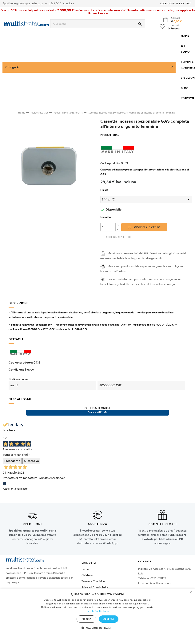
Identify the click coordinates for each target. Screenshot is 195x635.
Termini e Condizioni (93, 581)
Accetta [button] (108, 619)
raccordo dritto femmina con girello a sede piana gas (87, 324)
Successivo (31, 461)
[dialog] (97, 611)
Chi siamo (87, 575)
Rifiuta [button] (86, 619)
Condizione (16, 369)
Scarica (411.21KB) (97, 412)
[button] (97, 628)
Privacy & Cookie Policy (95, 587)
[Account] (158, 3)
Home (85, 569)
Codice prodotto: (110, 163)
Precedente (12, 461)
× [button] (190, 592)
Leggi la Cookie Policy (97, 611)
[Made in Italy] (146, 149)
